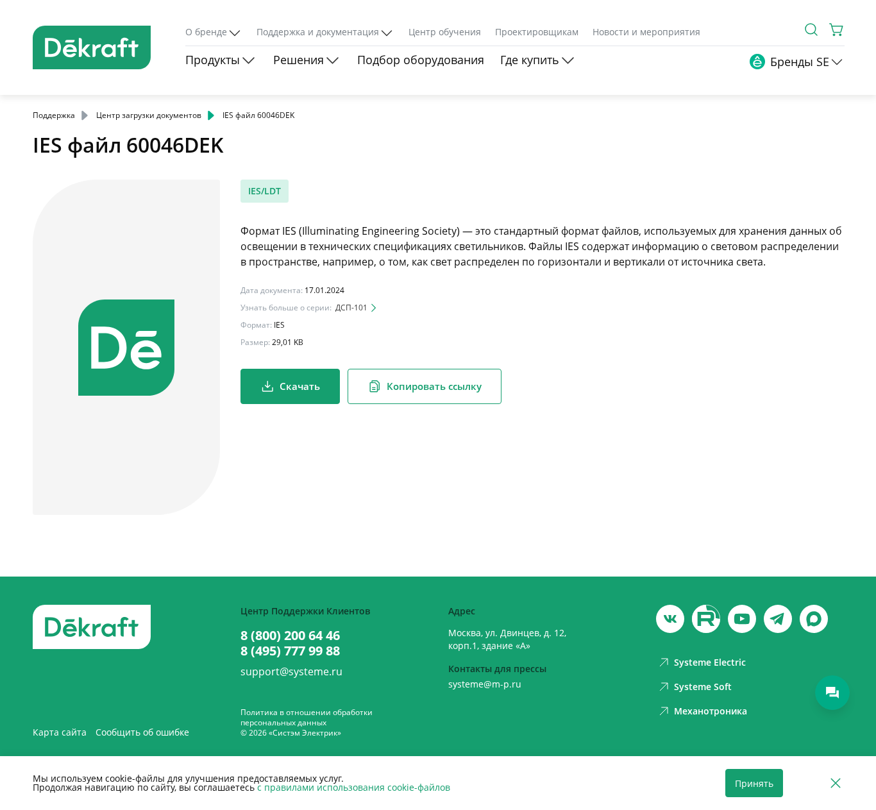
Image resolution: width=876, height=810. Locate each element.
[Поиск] (811, 29)
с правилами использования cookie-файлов (353, 787)
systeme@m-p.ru (484, 684)
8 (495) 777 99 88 (290, 651)
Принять (754, 783)
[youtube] (706, 619)
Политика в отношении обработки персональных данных (306, 717)
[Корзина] (837, 29)
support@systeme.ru (291, 671)
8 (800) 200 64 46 (290, 635)
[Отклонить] (835, 783)
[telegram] (778, 619)
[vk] (670, 619)
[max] (814, 619)
